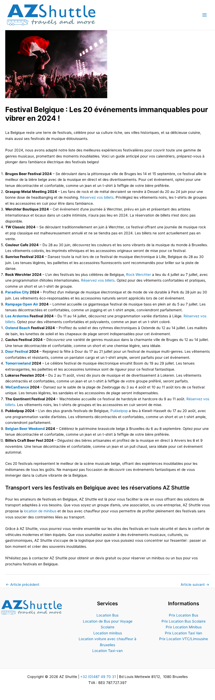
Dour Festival (16, 351)
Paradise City (17, 292)
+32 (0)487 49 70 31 (98, 677)
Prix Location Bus (183, 615)
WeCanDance (17, 387)
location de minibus (40, 511)
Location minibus (107, 633)
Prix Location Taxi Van (183, 633)
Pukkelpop (119, 411)
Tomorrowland (18, 363)
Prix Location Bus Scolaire (184, 621)
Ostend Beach (17, 328)
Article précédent (22, 585)
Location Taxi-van (107, 651)
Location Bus (107, 615)
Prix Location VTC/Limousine (183, 639)
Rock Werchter (138, 274)
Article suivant (195, 585)
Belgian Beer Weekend (25, 429)
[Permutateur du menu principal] (204, 15)
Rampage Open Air (21, 304)
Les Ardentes (17, 316)
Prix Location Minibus (184, 627)
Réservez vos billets (97, 197)
